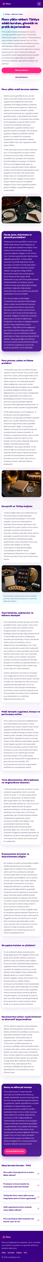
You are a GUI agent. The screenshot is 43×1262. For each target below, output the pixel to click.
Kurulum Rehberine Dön (15, 1151)
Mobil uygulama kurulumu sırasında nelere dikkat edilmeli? (17, 1208)
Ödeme (19, 1253)
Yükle (4, 1253)
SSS (25, 1253)
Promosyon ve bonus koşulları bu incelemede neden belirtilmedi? (16, 1185)
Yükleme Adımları (21, 70)
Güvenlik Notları (21, 77)
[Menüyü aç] (39, 4)
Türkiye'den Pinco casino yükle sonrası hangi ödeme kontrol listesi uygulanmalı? (19, 1196)
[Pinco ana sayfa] (9, 4)
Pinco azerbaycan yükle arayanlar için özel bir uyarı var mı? (18, 1220)
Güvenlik (11, 1253)
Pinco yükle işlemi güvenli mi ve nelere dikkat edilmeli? (18, 1173)
